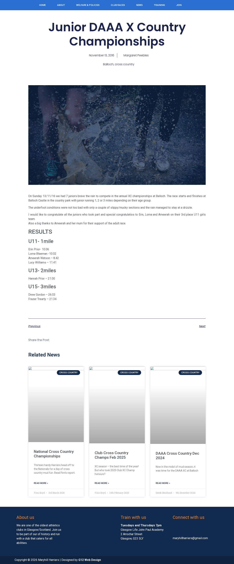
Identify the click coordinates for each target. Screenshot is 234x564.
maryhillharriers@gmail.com (190, 538)
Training (159, 5)
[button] (58, 341)
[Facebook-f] (205, 4)
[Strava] (228, 4)
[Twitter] (213, 4)
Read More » (41, 483)
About (61, 5)
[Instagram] (220, 4)
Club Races (118, 5)
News (139, 5)
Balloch (108, 64)
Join (179, 5)
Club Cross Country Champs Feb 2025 (111, 455)
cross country (124, 64)
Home (42, 5)
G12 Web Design (89, 560)
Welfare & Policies (87, 5)
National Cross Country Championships (54, 453)
